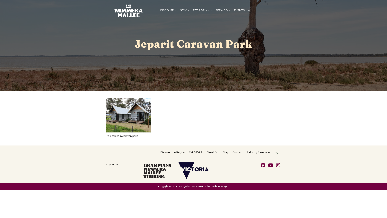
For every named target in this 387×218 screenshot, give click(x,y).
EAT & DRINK (201, 10)
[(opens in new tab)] (157, 170)
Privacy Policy (184, 186)
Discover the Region (172, 152)
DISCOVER (167, 10)
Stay (225, 152)
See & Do (212, 152)
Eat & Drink (196, 152)
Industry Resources (258, 152)
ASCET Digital (223, 186)
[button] (277, 152)
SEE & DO (222, 10)
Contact (238, 152)
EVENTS (239, 10)
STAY (183, 10)
